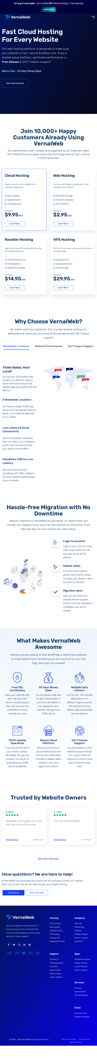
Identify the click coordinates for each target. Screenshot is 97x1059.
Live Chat (53, 966)
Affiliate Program (81, 934)
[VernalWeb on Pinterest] (30, 945)
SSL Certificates (81, 995)
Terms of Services (68, 1039)
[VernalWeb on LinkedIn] (24, 945)
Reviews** (79, 941)
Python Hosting (81, 970)
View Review (12, 840)
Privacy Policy (84, 1039)
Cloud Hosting (55, 923)
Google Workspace (82, 1017)
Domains (78, 988)
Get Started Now (15, 83)
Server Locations (81, 938)
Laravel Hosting (81, 966)
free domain (10, 61)
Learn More (14, 224)
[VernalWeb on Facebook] (9, 945)
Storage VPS (55, 938)
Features (78, 931)
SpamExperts (80, 992)
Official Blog (79, 927)
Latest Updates (56, 977)
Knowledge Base (56, 963)
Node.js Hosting (81, 963)
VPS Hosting (55, 934)
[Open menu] (93, 17)
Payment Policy (75, 1042)
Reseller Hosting (56, 931)
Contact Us (13, 893)
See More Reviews (48, 858)
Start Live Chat (37, 893)
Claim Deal (49, 9)
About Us (78, 923)
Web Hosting (55, 927)
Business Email (81, 1013)
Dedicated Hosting (57, 941)
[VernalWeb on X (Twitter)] (14, 945)
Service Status (56, 974)
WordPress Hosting (82, 959)
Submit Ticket (55, 970)
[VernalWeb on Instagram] (19, 945)
